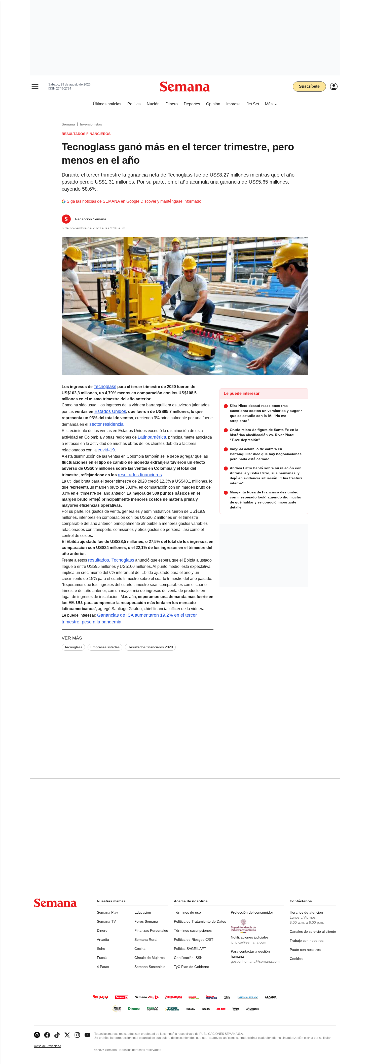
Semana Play (107, 912)
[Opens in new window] (47, 1035)
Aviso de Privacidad (53, 1046)
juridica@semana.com (248, 942)
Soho (101, 949)
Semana (68, 124)
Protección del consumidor (252, 912)
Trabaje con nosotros (306, 941)
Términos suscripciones (193, 930)
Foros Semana (146, 921)
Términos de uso (187, 912)
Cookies (296, 959)
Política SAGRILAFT (190, 949)
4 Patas (103, 967)
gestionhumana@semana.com (255, 961)
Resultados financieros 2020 (150, 647)
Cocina (139, 949)
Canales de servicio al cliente (313, 931)
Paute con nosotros (305, 950)
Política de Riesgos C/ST (193, 940)
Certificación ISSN (188, 958)
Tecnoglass (73, 647)
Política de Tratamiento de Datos (200, 921)
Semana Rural (145, 940)
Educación (142, 912)
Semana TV (106, 921)
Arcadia (103, 940)
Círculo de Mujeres (149, 958)
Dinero (102, 930)
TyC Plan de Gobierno (191, 967)
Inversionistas (91, 124)
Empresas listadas (105, 647)
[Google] (37, 1035)
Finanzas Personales (151, 930)
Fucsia (102, 958)
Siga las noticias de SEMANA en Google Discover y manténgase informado (134, 201)
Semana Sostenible (149, 967)
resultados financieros (140, 474)
